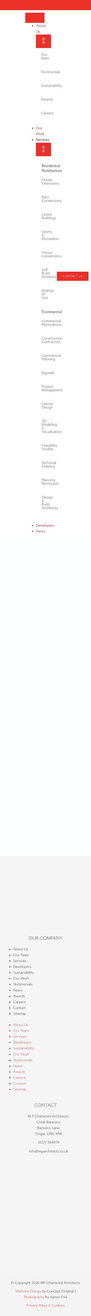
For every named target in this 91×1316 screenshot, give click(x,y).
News (17, 990)
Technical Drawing (49, 464)
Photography (34, 1297)
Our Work (21, 978)
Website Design (28, 1291)
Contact (19, 1008)
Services (20, 961)
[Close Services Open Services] (43, 149)
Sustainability (23, 972)
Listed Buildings (49, 216)
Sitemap (19, 1014)
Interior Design (47, 406)
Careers (47, 113)
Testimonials (23, 984)
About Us (20, 949)
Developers (22, 967)
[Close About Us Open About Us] (43, 41)
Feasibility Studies (49, 447)
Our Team (45, 56)
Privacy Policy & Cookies (45, 1305)
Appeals (48, 373)
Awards (47, 99)
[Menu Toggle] (34, 18)
